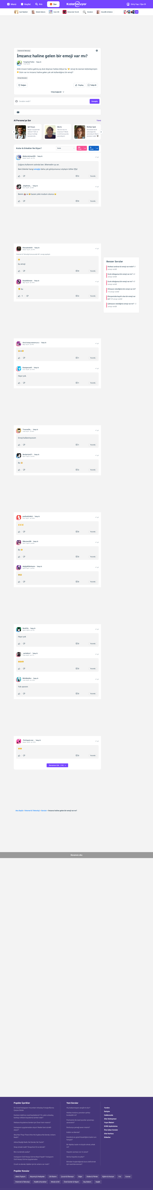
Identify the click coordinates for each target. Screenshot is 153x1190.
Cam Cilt (56, 12)
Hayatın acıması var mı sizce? (77, 1152)
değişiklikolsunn (29, 566)
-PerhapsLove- (28, 740)
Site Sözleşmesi (110, 1119)
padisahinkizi (28, 516)
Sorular (44, 811)
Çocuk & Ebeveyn (67, 1176)
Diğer (80, 1176)
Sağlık (98, 1182)
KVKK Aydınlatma (110, 1126)
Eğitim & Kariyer (108, 1176)
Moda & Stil (55, 1182)
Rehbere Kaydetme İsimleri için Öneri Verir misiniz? (32, 1122)
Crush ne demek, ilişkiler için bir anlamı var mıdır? (31, 1164)
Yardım (107, 1108)
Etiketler (107, 1137)
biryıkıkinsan (27, 281)
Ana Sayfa (19, 811)
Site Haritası (109, 1134)
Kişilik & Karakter (40, 1182)
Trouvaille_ (27, 429)
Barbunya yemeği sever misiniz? (78, 1127)
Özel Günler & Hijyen (71, 1182)
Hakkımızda (108, 1115)
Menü (13, 4)
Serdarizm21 (27, 454)
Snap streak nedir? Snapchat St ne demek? (29, 1147)
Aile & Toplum (20, 1176)
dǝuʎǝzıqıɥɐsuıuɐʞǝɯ (31, 342)
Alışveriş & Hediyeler (37, 1176)
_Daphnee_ (27, 186)
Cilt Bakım (53, 1176)
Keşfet (27, 4)
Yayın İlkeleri (109, 1122)
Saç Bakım (87, 1182)
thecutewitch (28, 248)
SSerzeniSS (27, 541)
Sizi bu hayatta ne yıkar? (75, 1157)
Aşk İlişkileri (23, 12)
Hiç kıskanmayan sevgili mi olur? (78, 1108)
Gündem (90, 12)
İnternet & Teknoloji (24, 51)
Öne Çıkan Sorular (111, 1130)
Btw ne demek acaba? (22, 1152)
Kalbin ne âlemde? (73, 1132)
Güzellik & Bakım (107, 12)
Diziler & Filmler (92, 1176)
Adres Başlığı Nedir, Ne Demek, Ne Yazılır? (29, 1142)
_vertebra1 (27, 653)
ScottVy (25, 628)
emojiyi (37, 169)
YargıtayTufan (28, 62)
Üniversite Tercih (73, 12)
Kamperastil (27, 367)
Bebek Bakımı (40, 12)
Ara (40, 4)
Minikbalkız (27, 678)
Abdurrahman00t (29, 156)
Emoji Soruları (22, 78)
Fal (120, 1176)
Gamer (127, 1176)
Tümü (99, 120)
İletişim (107, 1111)
